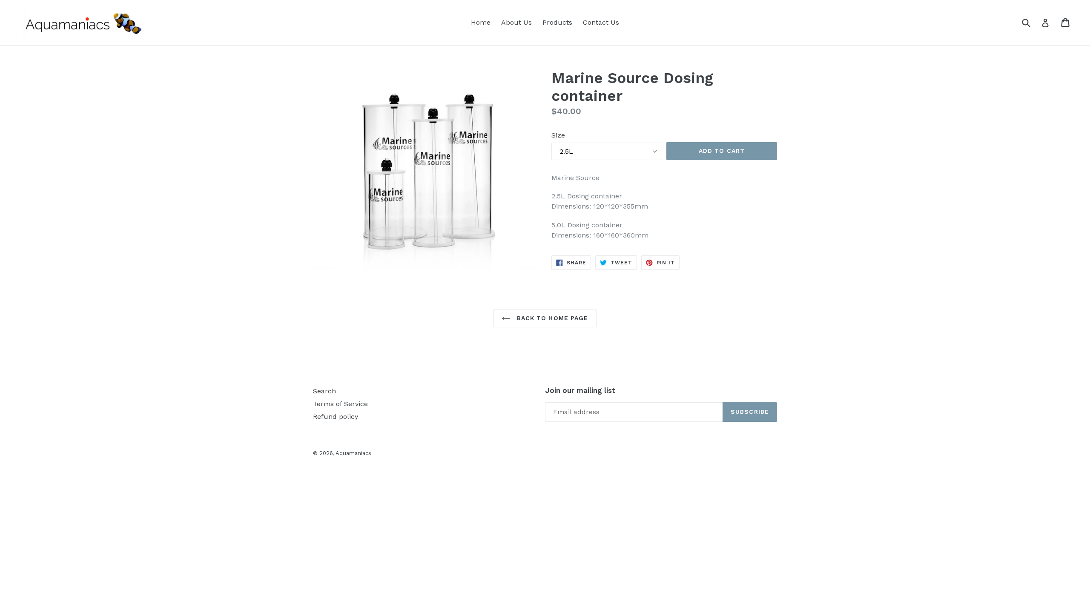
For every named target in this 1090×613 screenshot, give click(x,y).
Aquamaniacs (353, 453)
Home (480, 22)
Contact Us (601, 22)
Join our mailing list (580, 390)
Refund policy (335, 416)
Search (324, 391)
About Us (516, 22)
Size (558, 135)
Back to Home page (551, 318)
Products (557, 22)
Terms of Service (340, 404)
